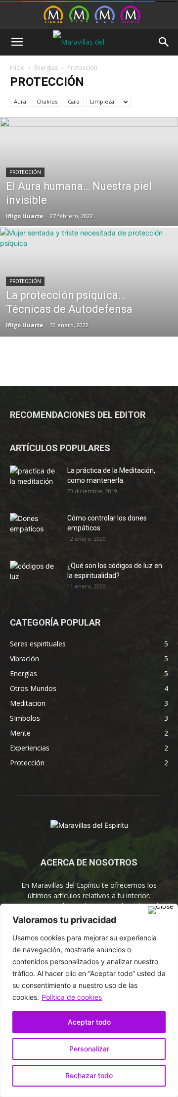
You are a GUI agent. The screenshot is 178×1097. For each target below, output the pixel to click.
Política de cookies (72, 997)
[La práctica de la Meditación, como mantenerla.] (34, 482)
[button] (17, 42)
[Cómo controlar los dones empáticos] (34, 530)
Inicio (17, 67)
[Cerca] (161, 910)
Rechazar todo (89, 1075)
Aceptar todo (89, 1022)
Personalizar (89, 1048)
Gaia (74, 101)
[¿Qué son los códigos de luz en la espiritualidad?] (34, 578)
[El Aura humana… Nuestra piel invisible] (89, 194)
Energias (46, 67)
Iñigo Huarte (24, 216)
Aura (20, 101)
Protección (25, 172)
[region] (89, 1000)
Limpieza (102, 101)
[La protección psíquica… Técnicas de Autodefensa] (89, 305)
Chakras (47, 101)
